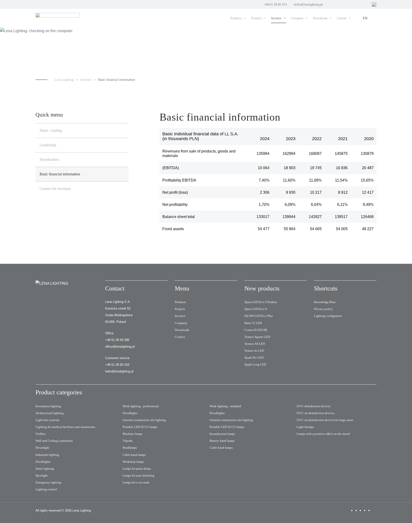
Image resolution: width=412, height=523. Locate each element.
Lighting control (46, 489)
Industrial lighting (47, 455)
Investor (180, 316)
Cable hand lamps (134, 455)
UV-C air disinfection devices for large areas (325, 420)
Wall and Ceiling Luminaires (54, 440)
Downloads (182, 330)
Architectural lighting (50, 413)
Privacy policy (323, 309)
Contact (180, 337)
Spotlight (42, 475)
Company (181, 323)
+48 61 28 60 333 (275, 4)
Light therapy (305, 427)
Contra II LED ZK (255, 330)
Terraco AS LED (254, 343)
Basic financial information (60, 174)
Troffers (41, 434)
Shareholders (49, 159)
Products (180, 302)
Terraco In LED (254, 350)
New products (261, 288)
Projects (180, 309)
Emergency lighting (48, 482)
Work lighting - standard (225, 406)
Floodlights (43, 461)
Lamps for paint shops (137, 468)
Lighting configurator (328, 316)
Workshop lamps (133, 461)
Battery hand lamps (222, 440)
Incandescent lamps (222, 434)
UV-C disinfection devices (313, 406)
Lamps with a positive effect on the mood (323, 434)
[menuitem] (239, 18)
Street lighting (45, 468)
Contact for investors (55, 189)
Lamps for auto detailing (138, 475)
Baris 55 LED (253, 323)
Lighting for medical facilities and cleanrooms (65, 427)
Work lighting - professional (141, 406)
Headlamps (130, 447)
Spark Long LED (255, 364)
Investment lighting (48, 406)
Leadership (48, 145)
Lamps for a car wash (136, 482)
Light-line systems (47, 420)
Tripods (128, 440)
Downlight (42, 447)
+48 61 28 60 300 (117, 340)
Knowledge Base (325, 302)
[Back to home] (58, 18)
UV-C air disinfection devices (316, 413)
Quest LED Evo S (255, 309)
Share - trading (51, 130)
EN (365, 18)
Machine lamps (132, 434)
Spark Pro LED (253, 357)
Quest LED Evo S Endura (260, 302)
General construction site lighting (144, 420)
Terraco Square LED (257, 337)
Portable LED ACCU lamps (140, 427)
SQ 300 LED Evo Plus (258, 316)
